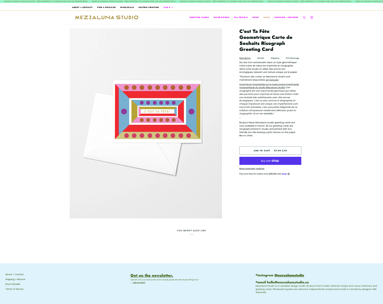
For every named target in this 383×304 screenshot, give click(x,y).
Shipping (275, 58)
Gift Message (292, 58)
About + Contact (14, 274)
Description (245, 58)
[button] (199, 17)
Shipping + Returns (15, 279)
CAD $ (167, 7)
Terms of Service (14, 289)
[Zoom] (146, 123)
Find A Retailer (12, 284)
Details (260, 58)
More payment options (251, 168)
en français (272, 79)
